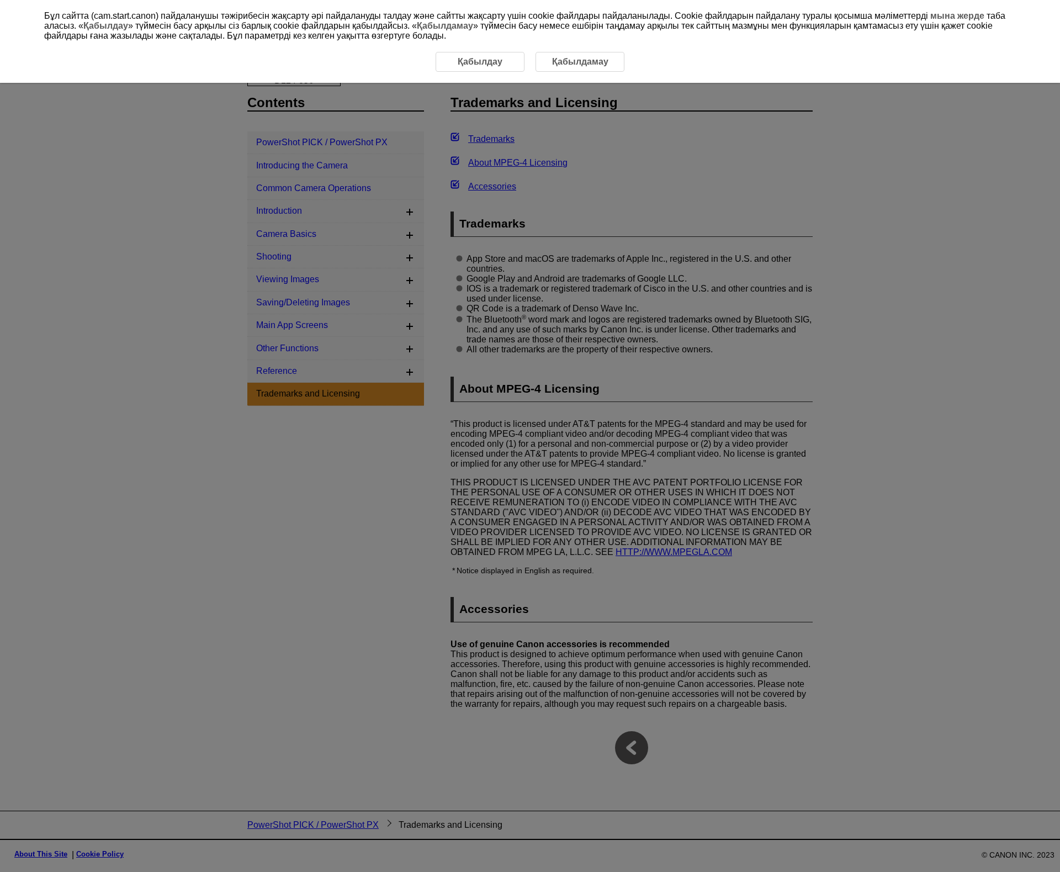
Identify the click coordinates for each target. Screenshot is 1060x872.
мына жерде (957, 15)
